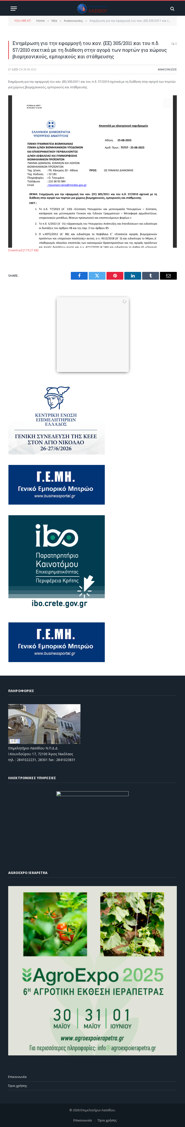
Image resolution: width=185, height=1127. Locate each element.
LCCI (15, 69)
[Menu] (14, 8)
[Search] (171, 8)
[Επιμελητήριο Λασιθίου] (92, 8)
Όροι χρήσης (17, 1085)
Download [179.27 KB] (23, 250)
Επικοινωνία (17, 1077)
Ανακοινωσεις (167, 69)
